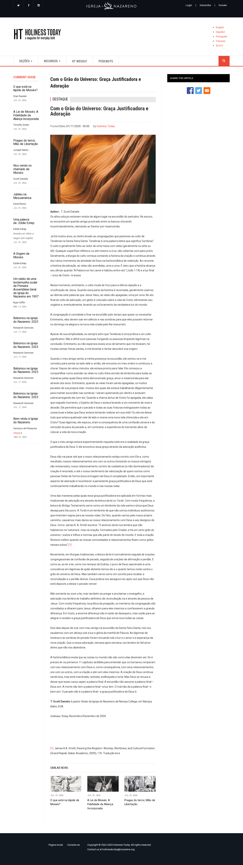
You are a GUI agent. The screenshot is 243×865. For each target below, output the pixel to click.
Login (189, 5)
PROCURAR (224, 61)
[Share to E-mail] (207, 90)
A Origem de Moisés (21, 255)
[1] (70, 544)
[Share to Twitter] (198, 90)
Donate (223, 5)
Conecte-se (73, 844)
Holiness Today (106, 126)
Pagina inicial (56, 844)
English (220, 27)
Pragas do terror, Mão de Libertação (25, 142)
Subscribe (205, 5)
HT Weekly (79, 61)
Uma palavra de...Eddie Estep (23, 221)
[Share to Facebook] (190, 90)
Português (221, 36)
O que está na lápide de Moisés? (25, 88)
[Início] (38, 35)
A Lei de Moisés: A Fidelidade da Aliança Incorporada (26, 115)
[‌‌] (18, 6)
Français (220, 41)
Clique (16, 432)
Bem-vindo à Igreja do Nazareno (25, 420)
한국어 (219, 45)
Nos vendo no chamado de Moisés (22, 169)
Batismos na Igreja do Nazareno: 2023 (25, 319)
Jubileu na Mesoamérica (22, 196)
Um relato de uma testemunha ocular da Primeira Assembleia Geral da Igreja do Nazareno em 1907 (26, 287)
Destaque (60, 99)
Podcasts (106, 61)
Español (220, 32)
